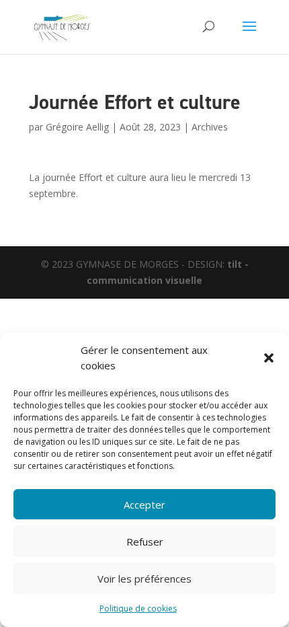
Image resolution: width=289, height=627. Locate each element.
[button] (269, 358)
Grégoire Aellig (77, 126)
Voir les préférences (144, 578)
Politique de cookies (138, 608)
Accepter (144, 504)
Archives (210, 126)
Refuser (144, 541)
